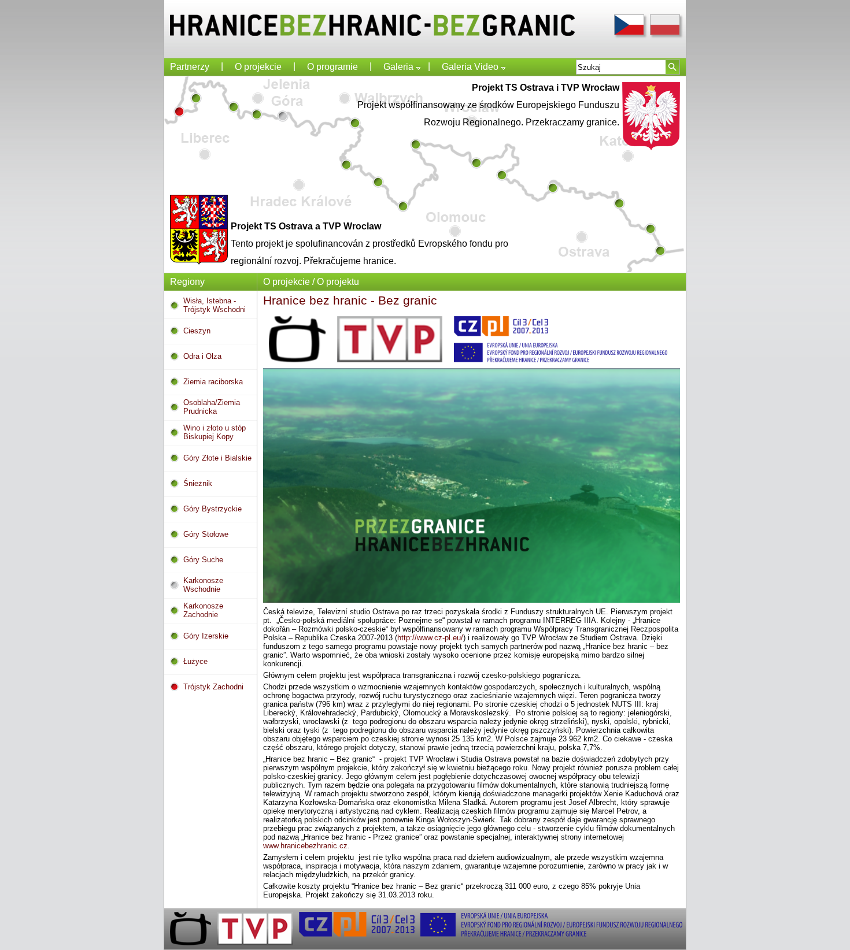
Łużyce (195, 661)
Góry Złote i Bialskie (217, 458)
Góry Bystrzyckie (212, 508)
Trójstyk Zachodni (213, 686)
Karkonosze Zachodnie (203, 610)
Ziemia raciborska (213, 381)
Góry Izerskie (205, 636)
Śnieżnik (197, 483)
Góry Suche (203, 559)
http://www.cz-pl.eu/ (430, 637)
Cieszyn (196, 330)
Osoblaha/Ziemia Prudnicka (211, 406)
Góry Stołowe (205, 534)
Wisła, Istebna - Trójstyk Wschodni (214, 305)
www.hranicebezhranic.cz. (306, 845)
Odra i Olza (202, 356)
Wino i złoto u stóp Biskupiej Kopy (214, 432)
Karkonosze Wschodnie (203, 584)
